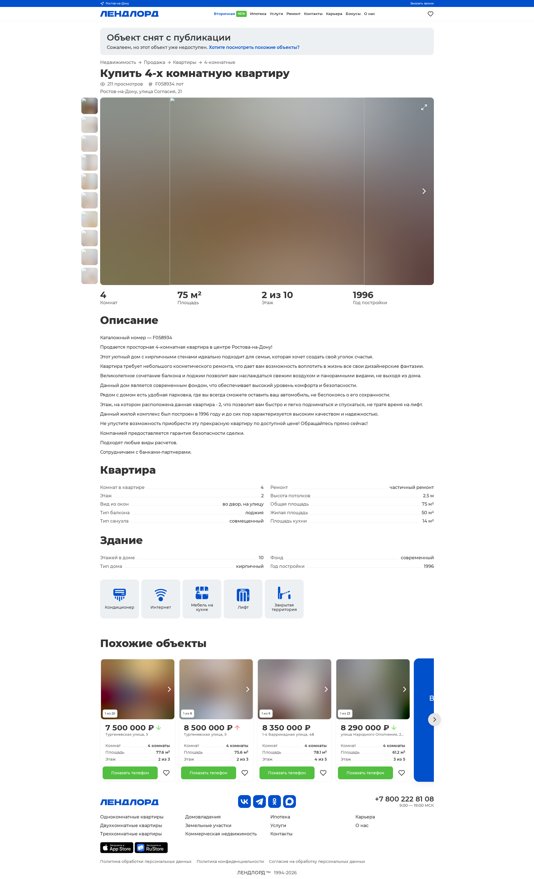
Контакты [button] (313, 14)
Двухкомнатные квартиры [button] (131, 825)
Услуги (278, 825)
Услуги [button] (276, 14)
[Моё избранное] (430, 14)
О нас (362, 825)
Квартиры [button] (184, 62)
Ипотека (280, 817)
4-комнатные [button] (219, 62)
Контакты (281, 833)
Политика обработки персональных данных (146, 861)
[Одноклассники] (274, 801)
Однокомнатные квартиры (132, 817)
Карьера (365, 817)
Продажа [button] (154, 62)
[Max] (289, 801)
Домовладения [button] (203, 817)
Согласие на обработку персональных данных (317, 861)
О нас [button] (369, 14)
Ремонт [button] (293, 14)
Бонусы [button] (353, 14)
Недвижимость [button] (118, 62)
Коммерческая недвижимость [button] (221, 833)
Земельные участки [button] (208, 825)
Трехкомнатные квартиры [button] (131, 833)
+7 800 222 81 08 (404, 799)
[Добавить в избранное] (166, 772)
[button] (89, 106)
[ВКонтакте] (244, 801)
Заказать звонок (422, 3)
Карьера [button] (334, 14)
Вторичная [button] (229, 14)
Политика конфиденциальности (230, 861)
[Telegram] (259, 801)
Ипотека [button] (258, 14)
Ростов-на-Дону (117, 3)
